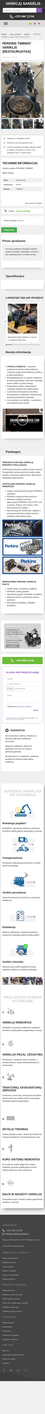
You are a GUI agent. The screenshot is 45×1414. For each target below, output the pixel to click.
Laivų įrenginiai (7, 1267)
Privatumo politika (8, 1359)
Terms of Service (16, 719)
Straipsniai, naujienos (10, 1339)
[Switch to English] (35, 23)
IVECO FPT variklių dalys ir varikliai (15, 1303)
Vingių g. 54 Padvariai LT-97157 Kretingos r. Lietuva (21, 1240)
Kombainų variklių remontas (12, 1295)
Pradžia (4, 34)
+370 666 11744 (24, 16)
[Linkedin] (20, 1370)
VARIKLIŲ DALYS (8, 1279)
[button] (9, 230)
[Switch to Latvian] (39, 23)
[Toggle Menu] (6, 23)
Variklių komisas (8, 1323)
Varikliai (27, 34)
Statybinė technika (9, 1262)
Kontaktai (5, 1363)
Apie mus (5, 1350)
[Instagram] (27, 1370)
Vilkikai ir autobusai (9, 1271)
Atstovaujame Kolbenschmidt (12, 1355)
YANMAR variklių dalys (10, 1307)
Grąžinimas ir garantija (10, 1335)
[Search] (39, 10)
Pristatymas (6, 1331)
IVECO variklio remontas (11, 1299)
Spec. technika (15, 34)
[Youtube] (12, 1370)
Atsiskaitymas (7, 1327)
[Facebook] (5, 1370)
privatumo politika (24, 707)
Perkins (21, 221)
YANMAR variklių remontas (12, 1311)
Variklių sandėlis (23, 3)
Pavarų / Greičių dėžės (10, 1275)
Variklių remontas (8, 1290)
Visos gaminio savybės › (34, 203)
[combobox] (10, 688)
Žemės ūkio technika (9, 1258)
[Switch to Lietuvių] (30, 23)
